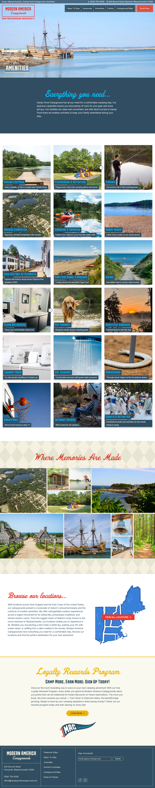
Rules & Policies (51, 777)
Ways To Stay (73, 8)
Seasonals (87, 8)
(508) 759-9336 (11, 776)
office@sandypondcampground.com (20, 780)
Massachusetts (15, 2)
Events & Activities (52, 767)
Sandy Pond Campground (34, 2)
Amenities (51, 2)
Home (4, 2)
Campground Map (52, 772)
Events (110, 8)
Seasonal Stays (51, 752)
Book (145, 8)
